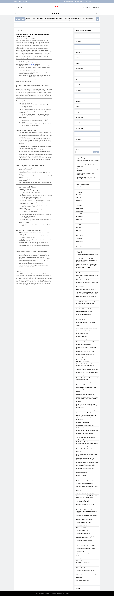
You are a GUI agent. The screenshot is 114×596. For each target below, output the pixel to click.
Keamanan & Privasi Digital (82, 339)
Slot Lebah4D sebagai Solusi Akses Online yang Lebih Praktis (29, 18)
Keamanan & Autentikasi (81, 336)
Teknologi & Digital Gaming (82, 527)
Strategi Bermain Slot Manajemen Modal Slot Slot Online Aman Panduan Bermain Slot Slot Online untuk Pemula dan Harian (87, 511)
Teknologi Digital (80, 551)
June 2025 (78, 224)
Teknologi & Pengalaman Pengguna (84, 540)
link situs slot (79, 52)
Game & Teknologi (80, 286)
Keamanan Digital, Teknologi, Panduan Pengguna (87, 372)
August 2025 (79, 219)
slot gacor (78, 41)
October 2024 (79, 246)
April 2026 (78, 197)
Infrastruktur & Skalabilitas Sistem (83, 314)
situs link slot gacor (80, 36)
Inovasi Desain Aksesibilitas (82, 317)
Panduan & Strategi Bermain (82, 422)
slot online (78, 46)
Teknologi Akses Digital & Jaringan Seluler (85, 548)
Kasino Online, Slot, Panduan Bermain (84, 331)
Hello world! (92, 186)
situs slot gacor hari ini (81, 74)
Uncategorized (79, 577)
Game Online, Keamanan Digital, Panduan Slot (86, 289)
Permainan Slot (79, 451)
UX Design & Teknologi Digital (83, 580)
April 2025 (78, 230)
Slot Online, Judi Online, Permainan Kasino (85, 480)
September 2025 (80, 216)
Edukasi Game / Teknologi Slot (83, 279)
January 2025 (79, 238)
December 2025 (79, 208)
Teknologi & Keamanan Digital (83, 533)
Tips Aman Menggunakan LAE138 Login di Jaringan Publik (78, 1)
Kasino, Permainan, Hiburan (82, 333)
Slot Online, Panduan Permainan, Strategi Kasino (87, 486)
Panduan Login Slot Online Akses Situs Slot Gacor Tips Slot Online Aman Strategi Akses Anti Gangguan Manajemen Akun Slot (87, 437)
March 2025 (79, 233)
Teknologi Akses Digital (81, 543)
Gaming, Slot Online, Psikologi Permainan (85, 306)
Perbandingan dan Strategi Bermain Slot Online (86, 446)
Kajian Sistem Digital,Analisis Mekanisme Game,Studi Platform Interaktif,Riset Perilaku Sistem (86, 324)
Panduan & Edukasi (80, 419)
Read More (18, 287)
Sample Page (55, 13)
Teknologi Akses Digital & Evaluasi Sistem (85, 545)
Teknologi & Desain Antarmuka (83, 525)
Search (77, 149)
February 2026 (79, 203)
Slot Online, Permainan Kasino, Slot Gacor (85, 493)
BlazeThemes (66, 593)
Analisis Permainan (80, 270)
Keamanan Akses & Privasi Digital (83, 344)
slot (77, 79)
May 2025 (78, 227)
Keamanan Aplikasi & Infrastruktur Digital (85, 351)
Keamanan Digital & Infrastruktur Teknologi (85, 354)
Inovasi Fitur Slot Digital (81, 319)
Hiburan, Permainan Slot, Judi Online (84, 311)
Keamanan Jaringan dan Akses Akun (84, 375)
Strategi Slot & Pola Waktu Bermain (84, 519)
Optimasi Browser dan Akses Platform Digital (86, 410)
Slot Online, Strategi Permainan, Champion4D (86, 504)
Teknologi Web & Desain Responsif (84, 565)
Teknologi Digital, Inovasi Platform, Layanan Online (87, 558)
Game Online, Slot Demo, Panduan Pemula (85, 299)
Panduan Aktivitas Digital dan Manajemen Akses (87, 430)
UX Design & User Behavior (82, 583)
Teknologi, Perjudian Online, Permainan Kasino (86, 574)
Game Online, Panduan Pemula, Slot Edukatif (86, 296)
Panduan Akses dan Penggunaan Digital (85, 425)
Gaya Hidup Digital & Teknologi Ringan (84, 308)
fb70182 (18, 38)
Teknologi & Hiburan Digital (82, 530)
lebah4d (78, 391)
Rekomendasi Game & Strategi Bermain (85, 468)
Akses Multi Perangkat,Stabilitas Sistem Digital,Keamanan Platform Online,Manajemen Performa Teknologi (86, 260)
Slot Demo (78, 478)
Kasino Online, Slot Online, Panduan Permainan (86, 328)
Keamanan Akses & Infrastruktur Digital (85, 341)
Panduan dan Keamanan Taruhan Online (85, 433)
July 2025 (78, 222)
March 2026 (79, 200)
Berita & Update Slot (80, 272)
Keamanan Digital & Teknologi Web (84, 357)
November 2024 (79, 244)
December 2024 (79, 241)
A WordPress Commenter (82, 186)
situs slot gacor (79, 68)
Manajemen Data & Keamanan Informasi (85, 394)
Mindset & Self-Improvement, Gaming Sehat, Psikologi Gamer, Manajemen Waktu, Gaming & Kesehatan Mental (86, 406)
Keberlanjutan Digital (81, 384)
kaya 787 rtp (31, 64)
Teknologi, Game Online (81, 567)
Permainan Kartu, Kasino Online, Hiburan (85, 448)
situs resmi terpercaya (81, 475)
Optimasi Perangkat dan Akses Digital (84, 412)
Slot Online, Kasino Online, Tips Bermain (85, 483)
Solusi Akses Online (80, 507)
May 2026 (78, 194)
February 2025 (79, 235)
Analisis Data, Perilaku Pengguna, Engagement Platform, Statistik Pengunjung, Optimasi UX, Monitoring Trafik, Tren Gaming (86, 266)
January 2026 (79, 205)
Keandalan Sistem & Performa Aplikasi (84, 382)
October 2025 (79, 213)
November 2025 (79, 211)
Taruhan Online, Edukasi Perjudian (83, 522)
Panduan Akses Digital (81, 427)
